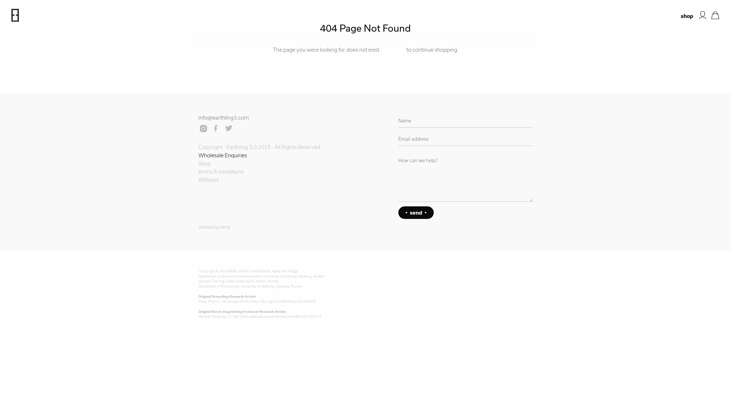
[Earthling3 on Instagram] (204, 129)
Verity (225, 227)
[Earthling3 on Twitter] (229, 129)
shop (687, 16)
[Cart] (715, 15)
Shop (204, 163)
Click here (393, 50)
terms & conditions (221, 171)
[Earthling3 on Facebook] (216, 129)
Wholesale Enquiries (222, 155)
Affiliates (208, 180)
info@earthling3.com (223, 117)
